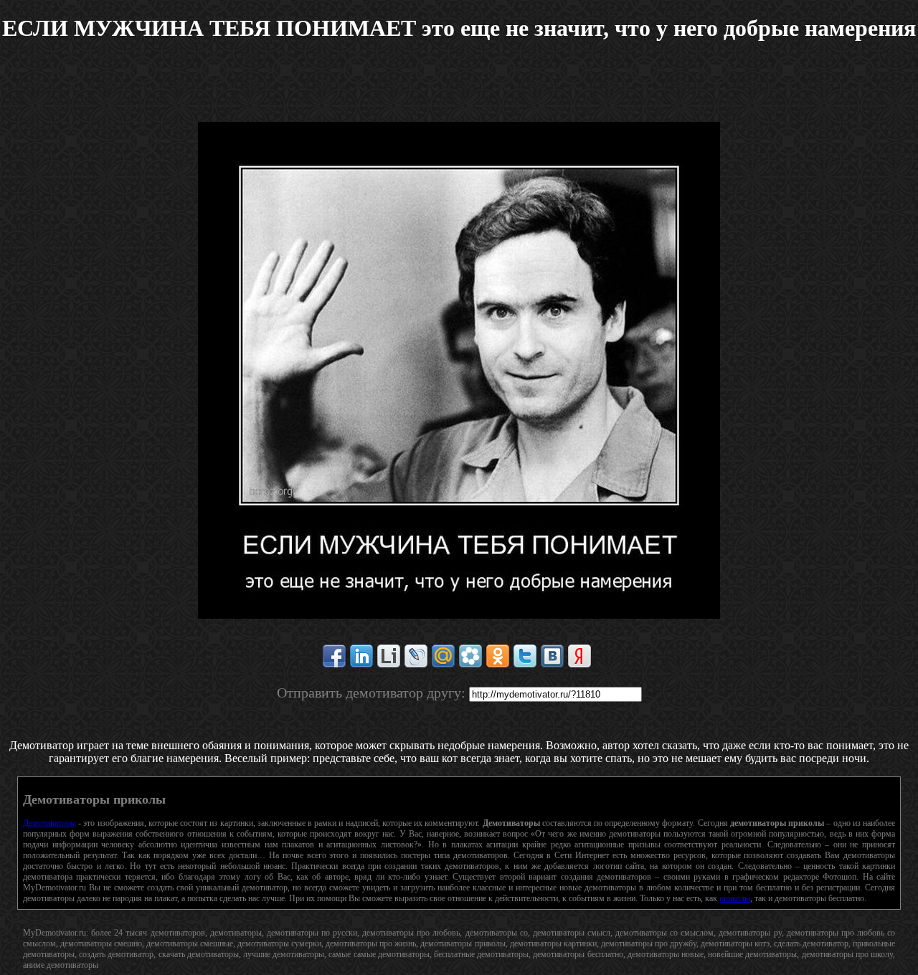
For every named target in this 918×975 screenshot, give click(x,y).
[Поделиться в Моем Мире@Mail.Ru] (443, 656)
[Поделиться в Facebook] (334, 656)
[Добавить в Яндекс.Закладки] (579, 656)
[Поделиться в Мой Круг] (470, 656)
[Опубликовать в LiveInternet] (388, 656)
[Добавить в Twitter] (525, 656)
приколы (734, 898)
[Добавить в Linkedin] (361, 656)
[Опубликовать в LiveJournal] (415, 656)
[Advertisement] (459, 89)
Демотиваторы (49, 823)
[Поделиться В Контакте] (552, 656)
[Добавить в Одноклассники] (497, 656)
